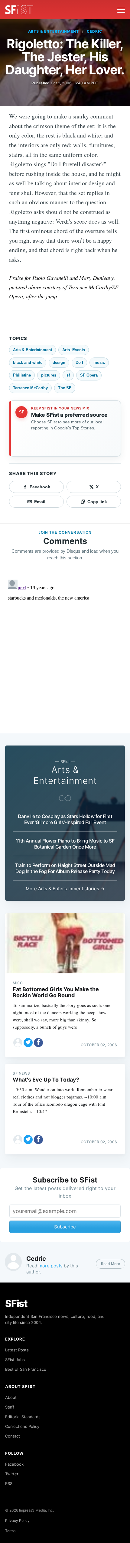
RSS (8, 1483)
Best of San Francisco (25, 1369)
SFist (16, 1303)
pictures (48, 375)
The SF (64, 388)
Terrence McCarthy (30, 388)
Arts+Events (73, 350)
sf (68, 375)
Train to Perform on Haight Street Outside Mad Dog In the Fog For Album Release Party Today (65, 868)
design (59, 362)
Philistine (22, 375)
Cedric (94, 31)
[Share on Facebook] (38, 1042)
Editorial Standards (23, 1416)
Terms (10, 1530)
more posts (50, 1266)
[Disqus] (65, 652)
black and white (27, 362)
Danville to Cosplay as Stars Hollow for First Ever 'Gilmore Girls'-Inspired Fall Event (65, 819)
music (99, 362)
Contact (12, 1436)
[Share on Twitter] (28, 1042)
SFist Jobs (15, 1359)
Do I (79, 362)
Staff (9, 1407)
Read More (110, 1263)
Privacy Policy (17, 1520)
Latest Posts (17, 1349)
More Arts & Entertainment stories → (65, 888)
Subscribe (65, 1227)
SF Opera (89, 375)
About (11, 1397)
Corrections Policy (22, 1426)
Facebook (14, 1464)
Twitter (11, 1473)
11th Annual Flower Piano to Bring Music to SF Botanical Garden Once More (65, 844)
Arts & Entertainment (53, 31)
